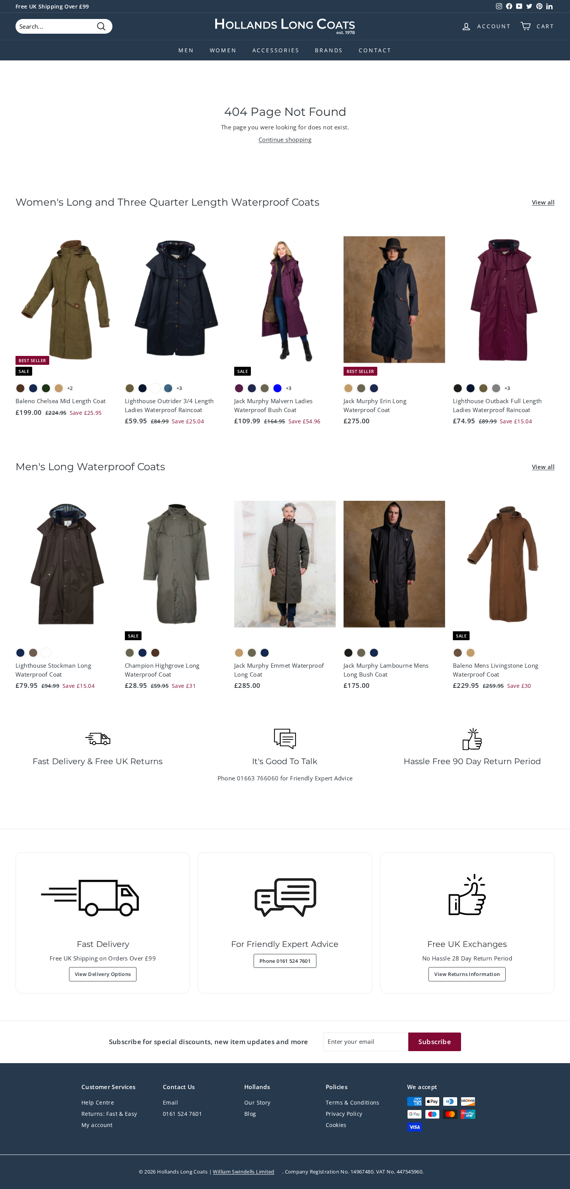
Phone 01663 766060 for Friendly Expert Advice (285, 778)
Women (223, 50)
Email (170, 1102)
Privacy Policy (344, 1113)
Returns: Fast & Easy (109, 1113)
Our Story (257, 1102)
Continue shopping (285, 139)
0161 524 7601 (182, 1113)
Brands (329, 50)
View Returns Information (467, 974)
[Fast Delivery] (103, 897)
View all (543, 202)
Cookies (336, 1125)
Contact (375, 50)
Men (186, 50)
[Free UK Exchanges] (467, 897)
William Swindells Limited (243, 1171)
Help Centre (97, 1102)
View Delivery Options (103, 974)
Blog (250, 1113)
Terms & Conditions (353, 1102)
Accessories (276, 50)
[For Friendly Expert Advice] (285, 897)
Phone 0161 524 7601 (285, 960)
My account (97, 1125)
